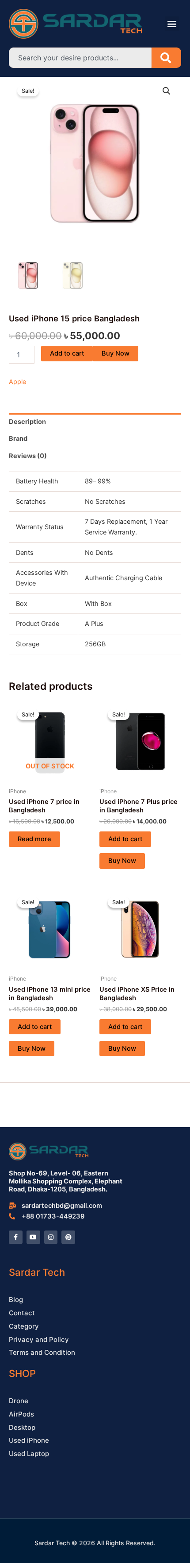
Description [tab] (27, 422)
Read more (34, 839)
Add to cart (67, 353)
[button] (172, 23)
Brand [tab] (18, 439)
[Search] (166, 57)
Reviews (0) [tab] (28, 456)
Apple (17, 382)
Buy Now (115, 353)
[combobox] (80, 57)
